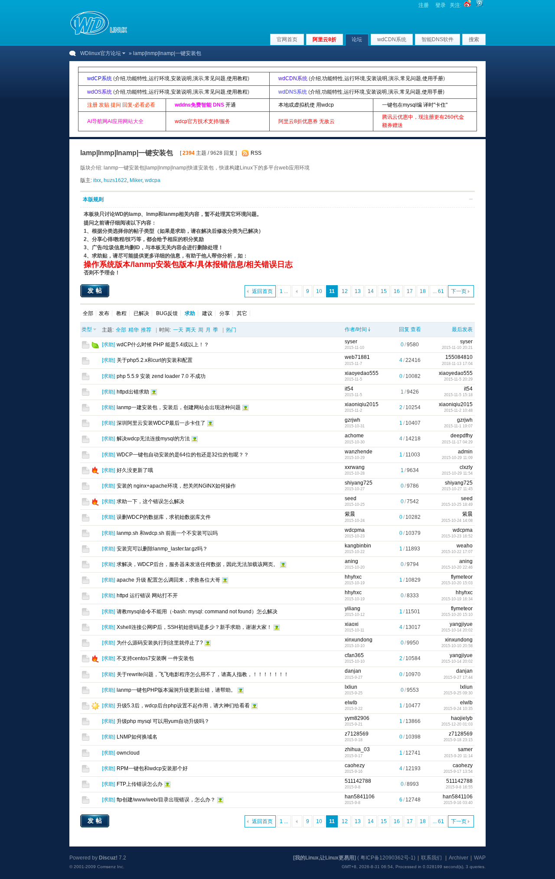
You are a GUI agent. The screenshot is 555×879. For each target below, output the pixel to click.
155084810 (459, 357)
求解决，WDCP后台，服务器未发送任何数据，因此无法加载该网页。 (197, 564)
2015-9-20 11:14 (458, 756)
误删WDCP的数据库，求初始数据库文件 (164, 517)
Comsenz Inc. (110, 866)
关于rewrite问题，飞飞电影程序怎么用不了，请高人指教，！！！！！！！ (203, 674)
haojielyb (462, 718)
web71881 (357, 357)
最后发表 (462, 329)
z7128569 (357, 734)
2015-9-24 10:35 (458, 708)
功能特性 (137, 78)
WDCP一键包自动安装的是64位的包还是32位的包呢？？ (183, 455)
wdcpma (355, 530)
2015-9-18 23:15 (458, 740)
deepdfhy (462, 436)
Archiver (458, 858)
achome (354, 436)
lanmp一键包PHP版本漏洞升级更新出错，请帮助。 (176, 690)
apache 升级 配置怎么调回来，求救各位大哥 (168, 580)
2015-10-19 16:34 (457, 599)
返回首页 (262, 291)
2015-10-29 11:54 (457, 473)
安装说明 (181, 78)
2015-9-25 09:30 (458, 693)
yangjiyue (461, 624)
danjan (353, 671)
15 (384, 291)
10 (319, 291)
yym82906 (357, 718)
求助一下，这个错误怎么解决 (150, 501)
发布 (104, 313)
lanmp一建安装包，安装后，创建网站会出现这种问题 (179, 407)
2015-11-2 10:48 (458, 410)
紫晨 (350, 514)
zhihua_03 (357, 749)
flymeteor (462, 577)
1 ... (284, 291)
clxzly (466, 467)
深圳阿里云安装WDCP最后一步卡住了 (161, 423)
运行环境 (159, 78)
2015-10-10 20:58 (457, 646)
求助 (108, 345)
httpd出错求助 (133, 392)
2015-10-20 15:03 (457, 583)
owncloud (128, 753)
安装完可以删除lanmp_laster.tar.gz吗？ (162, 549)
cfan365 (354, 655)
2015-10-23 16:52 (457, 536)
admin (465, 452)
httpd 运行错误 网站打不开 (147, 596)
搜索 (474, 39)
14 (371, 291)
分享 (224, 313)
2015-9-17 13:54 (458, 771)
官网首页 (287, 39)
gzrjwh (352, 420)
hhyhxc (353, 577)
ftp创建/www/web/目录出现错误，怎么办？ (166, 800)
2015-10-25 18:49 (457, 504)
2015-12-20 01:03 (457, 724)
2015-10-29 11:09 (457, 458)
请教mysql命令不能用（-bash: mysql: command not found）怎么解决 (197, 612)
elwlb (351, 703)
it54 (349, 389)
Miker (136, 180)
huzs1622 (115, 180)
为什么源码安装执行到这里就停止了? (160, 643)
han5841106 (360, 797)
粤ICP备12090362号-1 (387, 858)
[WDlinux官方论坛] (98, 34)
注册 (423, 5)
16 (397, 291)
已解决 (141, 313)
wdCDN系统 (391, 39)
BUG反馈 (167, 313)
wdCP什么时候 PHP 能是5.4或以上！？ (163, 345)
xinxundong (358, 640)
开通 (230, 105)
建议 (207, 313)
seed (350, 498)
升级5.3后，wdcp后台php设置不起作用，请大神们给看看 (183, 706)
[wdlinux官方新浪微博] (467, 5)
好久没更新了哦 (135, 470)
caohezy (355, 765)
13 (358, 291)
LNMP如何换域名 (137, 737)
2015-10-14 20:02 (457, 630)
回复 (404, 329)
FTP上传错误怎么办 (140, 784)
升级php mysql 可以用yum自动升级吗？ (163, 721)
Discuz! (108, 858)
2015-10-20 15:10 (457, 614)
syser (351, 342)
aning (351, 561)
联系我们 (431, 858)
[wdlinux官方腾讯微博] (479, 5)
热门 (231, 330)
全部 (88, 313)
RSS (256, 153)
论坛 (357, 39)
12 (345, 291)
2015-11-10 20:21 (457, 347)
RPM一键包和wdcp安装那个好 (152, 768)
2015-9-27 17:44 (458, 677)
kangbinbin (358, 546)
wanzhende (358, 452)
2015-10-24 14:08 (457, 520)
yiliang (352, 609)
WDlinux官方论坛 (100, 53)
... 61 (438, 291)
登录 (440, 5)
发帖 (96, 290)
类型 (87, 329)
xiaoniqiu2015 (362, 404)
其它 (242, 313)
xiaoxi (352, 624)
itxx (97, 180)
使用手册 (432, 78)
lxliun (351, 687)
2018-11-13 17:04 (457, 363)
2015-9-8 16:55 (459, 787)
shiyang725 (358, 483)
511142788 (358, 781)
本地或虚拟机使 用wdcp (306, 105)
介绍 (120, 78)
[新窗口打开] (85, 347)
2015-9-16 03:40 (458, 803)
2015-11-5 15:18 (458, 395)
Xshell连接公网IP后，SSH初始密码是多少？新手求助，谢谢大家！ (194, 627)
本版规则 (93, 199)
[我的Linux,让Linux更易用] (324, 858)
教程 (121, 313)
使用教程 (237, 78)
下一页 (459, 291)
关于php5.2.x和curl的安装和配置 (155, 360)
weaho (465, 546)
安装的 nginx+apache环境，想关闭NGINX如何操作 (176, 486)
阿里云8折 (324, 39)
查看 (416, 329)
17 (410, 291)
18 (423, 291)
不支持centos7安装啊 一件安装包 (155, 658)
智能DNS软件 (437, 39)
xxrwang (355, 467)
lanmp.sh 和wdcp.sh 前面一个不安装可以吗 (167, 533)
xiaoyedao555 (362, 373)
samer (465, 749)
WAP (480, 858)
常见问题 (215, 78)
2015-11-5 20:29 (458, 379)
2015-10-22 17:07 (457, 552)
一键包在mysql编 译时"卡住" (414, 105)
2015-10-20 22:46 (457, 567)
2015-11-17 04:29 (457, 442)
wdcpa (152, 180)
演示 (198, 78)
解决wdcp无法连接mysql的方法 (153, 439)
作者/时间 (356, 329)
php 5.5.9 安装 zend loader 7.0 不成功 (161, 376)
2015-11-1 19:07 (458, 426)
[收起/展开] (471, 199)
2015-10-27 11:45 (457, 489)
